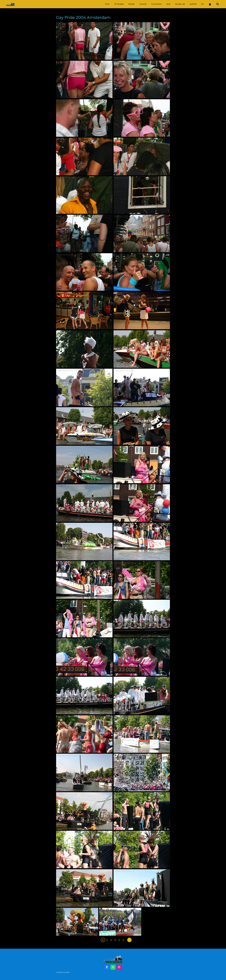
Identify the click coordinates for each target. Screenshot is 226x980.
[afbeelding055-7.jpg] (84, 888)
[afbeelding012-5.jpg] (84, 195)
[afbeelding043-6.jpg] (142, 657)
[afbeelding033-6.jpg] (142, 426)
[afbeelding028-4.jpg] (142, 349)
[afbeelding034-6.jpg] (84, 503)
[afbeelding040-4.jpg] (142, 580)
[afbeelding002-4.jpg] (84, 79)
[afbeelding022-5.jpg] (142, 272)
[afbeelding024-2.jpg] (142, 310)
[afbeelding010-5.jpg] (84, 156)
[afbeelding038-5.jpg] (142, 541)
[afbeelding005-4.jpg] (142, 79)
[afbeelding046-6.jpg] (142, 695)
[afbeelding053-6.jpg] (84, 849)
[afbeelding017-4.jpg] (84, 272)
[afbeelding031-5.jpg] (84, 426)
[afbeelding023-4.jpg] (84, 310)
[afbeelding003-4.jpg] (84, 41)
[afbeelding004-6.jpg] (142, 41)
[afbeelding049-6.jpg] (84, 772)
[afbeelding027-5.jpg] (84, 349)
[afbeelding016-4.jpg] (84, 233)
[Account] (210, 4)
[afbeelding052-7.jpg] (142, 811)
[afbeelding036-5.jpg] (142, 503)
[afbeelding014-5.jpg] (142, 195)
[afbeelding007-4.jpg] (84, 118)
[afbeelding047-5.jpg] (84, 734)
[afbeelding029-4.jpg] (142, 387)
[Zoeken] (217, 4)
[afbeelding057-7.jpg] (77, 922)
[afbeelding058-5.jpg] (120, 922)
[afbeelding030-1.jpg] (84, 387)
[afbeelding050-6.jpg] (142, 772)
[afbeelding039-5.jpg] (84, 580)
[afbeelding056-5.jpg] (142, 888)
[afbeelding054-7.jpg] (142, 849)
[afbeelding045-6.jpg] (84, 695)
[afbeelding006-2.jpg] (142, 118)
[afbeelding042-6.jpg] (142, 618)
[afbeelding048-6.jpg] (142, 734)
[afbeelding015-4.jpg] (142, 233)
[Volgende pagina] (129, 940)
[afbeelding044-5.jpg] (84, 657)
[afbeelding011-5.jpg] (142, 156)
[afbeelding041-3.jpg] (84, 618)
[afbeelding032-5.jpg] (84, 464)
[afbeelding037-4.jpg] (84, 541)
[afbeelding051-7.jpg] (84, 811)
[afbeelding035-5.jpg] (142, 464)
